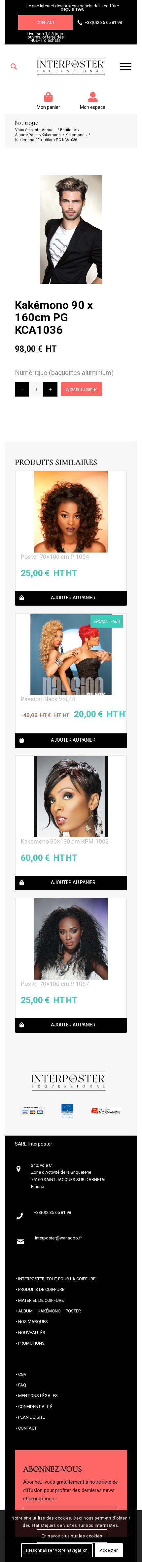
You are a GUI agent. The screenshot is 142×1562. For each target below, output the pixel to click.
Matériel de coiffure (41, 1300)
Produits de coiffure (41, 1289)
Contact (45, 22)
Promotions (31, 1343)
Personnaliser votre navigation (57, 1550)
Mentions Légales (38, 1395)
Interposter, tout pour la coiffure (56, 1278)
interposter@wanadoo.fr (58, 1237)
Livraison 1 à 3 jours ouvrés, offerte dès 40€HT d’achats (45, 37)
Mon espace (92, 107)
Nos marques (33, 1321)
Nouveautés (31, 1332)
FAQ (22, 1384)
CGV (22, 1374)
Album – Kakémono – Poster (49, 1310)
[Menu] (122, 66)
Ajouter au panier (81, 389)
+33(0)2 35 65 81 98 (103, 22)
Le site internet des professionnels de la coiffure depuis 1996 (72, 7)
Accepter (109, 1550)
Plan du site (31, 1417)
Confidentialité (35, 1406)
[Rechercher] (14, 66)
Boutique (26, 123)
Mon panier (48, 107)
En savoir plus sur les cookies (72, 1536)
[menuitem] (14, 66)
